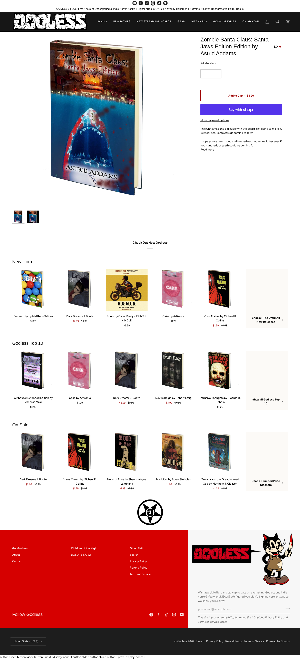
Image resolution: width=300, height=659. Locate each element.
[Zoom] (98, 122)
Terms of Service (208, 621)
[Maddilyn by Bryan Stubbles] (173, 453)
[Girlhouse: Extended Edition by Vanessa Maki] (33, 372)
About (16, 554)
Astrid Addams (208, 63)
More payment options (214, 120)
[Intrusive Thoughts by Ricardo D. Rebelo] (220, 372)
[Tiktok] (166, 615)
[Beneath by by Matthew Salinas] (33, 290)
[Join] (286, 608)
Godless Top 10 (27, 343)
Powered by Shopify (278, 641)
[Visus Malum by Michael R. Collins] (220, 290)
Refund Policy (138, 567)
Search (134, 554)
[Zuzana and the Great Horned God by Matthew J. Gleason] (220, 453)
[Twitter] (165, 3)
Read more (207, 149)
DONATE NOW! (81, 554)
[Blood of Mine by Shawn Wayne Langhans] (127, 453)
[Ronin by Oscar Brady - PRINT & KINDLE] (127, 290)
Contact (17, 561)
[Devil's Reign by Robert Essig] (173, 372)
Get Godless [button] (20, 548)
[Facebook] (140, 3)
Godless (182, 641)
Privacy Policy (273, 617)
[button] (102, 21)
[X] (159, 615)
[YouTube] (134, 3)
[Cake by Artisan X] (173, 290)
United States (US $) (26, 641)
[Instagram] (146, 3)
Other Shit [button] (136, 548)
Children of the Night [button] (84, 548)
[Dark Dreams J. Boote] (80, 290)
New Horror (23, 261)
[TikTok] (159, 3)
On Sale (20, 424)
